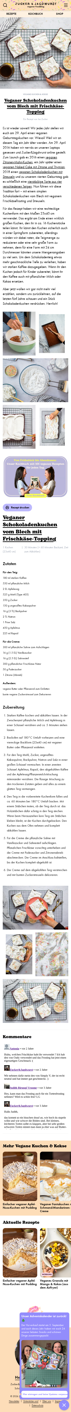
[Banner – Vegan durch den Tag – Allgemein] (35, 476)
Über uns (46, 1401)
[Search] (5, 5)
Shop (59, 13)
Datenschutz (37, 1405)
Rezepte (11, 13)
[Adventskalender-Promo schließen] (64, 1405)
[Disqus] (35, 1086)
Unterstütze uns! (30, 1401)
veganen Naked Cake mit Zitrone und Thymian (34, 167)
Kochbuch (35, 13)
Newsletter (14, 1401)
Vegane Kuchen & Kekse (35, 94)
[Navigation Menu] (66, 5)
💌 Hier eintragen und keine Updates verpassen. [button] (44, 1394)
